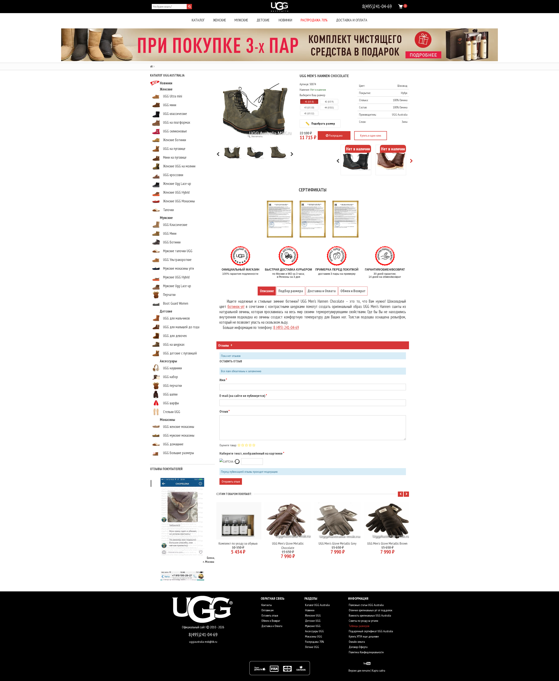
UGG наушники (172, 368)
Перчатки (169, 294)
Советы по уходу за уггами (363, 621)
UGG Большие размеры (178, 452)
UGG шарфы (171, 403)
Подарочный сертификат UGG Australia (370, 631)
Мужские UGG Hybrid (176, 277)
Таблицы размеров (358, 626)
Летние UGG (311, 647)
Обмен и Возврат (270, 621)
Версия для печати (359, 670)
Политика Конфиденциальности (366, 652)
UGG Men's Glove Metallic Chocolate (288, 545)
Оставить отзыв (269, 615)
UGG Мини (169, 233)
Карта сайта (378, 670)
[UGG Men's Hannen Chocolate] (232, 152)
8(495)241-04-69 (203, 634)
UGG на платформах (176, 122)
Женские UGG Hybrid (176, 192)
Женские (219, 20)
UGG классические (175, 113)
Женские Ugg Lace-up (177, 183)
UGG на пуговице (174, 148)
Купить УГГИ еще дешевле (363, 636)
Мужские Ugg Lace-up (177, 285)
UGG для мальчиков (176, 318)
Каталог (198, 20)
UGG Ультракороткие (177, 259)
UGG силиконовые (175, 131)
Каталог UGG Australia (317, 605)
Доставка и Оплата (271, 626)
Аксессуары (168, 361)
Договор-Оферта (357, 647)
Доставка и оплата (351, 20)
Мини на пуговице (174, 157)
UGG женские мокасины (178, 426)
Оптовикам (267, 610)
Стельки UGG (171, 411)
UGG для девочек (175, 335)
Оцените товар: (227, 445)
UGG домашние (173, 444)
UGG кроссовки (173, 174)
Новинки (285, 20)
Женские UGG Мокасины (179, 201)
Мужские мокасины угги (178, 268)
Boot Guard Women (175, 303)
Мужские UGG (312, 626)
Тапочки (168, 209)
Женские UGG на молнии (179, 166)
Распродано (335, 135)
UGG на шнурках (174, 344)
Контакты (266, 605)
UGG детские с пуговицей (180, 353)
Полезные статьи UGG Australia (366, 605)
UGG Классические (175, 224)
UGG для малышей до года (181, 327)
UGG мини (169, 104)
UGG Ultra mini (172, 96)
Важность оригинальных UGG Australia (369, 615)
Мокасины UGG (313, 636)
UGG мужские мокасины (178, 435)
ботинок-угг (236, 306)
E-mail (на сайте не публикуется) (242, 395)
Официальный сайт (194, 627)
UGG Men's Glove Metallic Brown (387, 543)
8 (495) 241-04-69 (286, 327)
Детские (263, 20)
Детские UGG (312, 621)
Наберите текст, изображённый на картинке (251, 453)
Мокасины (167, 419)
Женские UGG (312, 615)
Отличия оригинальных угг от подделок (370, 610)
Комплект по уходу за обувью (238, 543)
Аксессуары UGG (314, 631)
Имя (222, 380)
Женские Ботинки (174, 139)
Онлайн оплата (356, 642)
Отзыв (223, 411)
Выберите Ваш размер (312, 95)
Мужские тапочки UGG (177, 250)
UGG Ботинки (172, 242)
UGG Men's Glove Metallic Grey (337, 543)
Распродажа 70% (314, 20)
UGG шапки (170, 394)
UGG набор (170, 376)
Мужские (241, 20)
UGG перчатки (172, 385)
